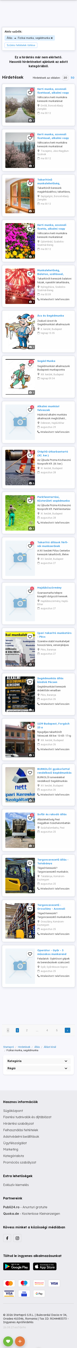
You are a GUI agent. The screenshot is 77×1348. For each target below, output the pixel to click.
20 (65, 77)
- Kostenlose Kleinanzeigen (31, 1214)
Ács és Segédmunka (50, 315)
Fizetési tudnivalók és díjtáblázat (27, 1117)
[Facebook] (7, 1238)
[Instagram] (17, 1238)
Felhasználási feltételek (20, 1130)
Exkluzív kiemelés (16, 1185)
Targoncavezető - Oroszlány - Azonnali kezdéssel (51, 908)
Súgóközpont (13, 1111)
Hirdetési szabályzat (18, 1123)
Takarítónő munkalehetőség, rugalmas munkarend (51, 183)
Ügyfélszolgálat (15, 1143)
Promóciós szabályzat (19, 1162)
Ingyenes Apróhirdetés (18, 1322)
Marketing (10, 1149)
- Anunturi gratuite (25, 1207)
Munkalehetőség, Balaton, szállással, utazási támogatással (52, 274)
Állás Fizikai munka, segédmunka (28, 38)
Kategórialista (13, 1156)
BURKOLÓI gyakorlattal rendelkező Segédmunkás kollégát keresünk (54, 772)
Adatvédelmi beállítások (21, 1136)
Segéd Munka (46, 360)
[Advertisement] (38, 1003)
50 (72, 77)
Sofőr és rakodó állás (52, 814)
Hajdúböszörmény (49, 587)
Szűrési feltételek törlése (21, 45)
